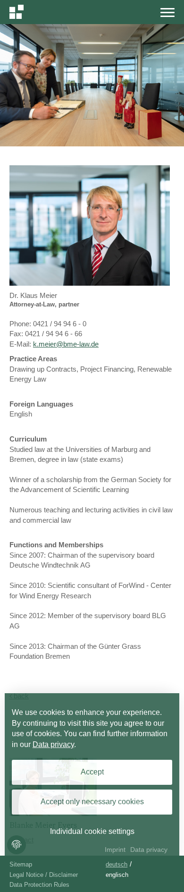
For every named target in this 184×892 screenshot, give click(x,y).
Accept (92, 772)
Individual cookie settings (92, 831)
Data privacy (53, 744)
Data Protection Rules (39, 884)
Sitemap (20, 864)
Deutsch (116, 864)
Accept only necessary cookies (92, 802)
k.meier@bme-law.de (66, 344)
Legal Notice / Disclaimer (43, 874)
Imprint (115, 849)
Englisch (117, 874)
